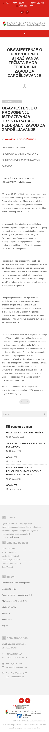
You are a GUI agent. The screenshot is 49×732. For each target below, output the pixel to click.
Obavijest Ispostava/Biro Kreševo (25, 433)
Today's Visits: (8, 552)
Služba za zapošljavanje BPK (14, 601)
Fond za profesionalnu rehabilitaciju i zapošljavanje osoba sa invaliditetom (23, 471)
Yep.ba (5, 625)
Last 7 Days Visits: (10, 560)
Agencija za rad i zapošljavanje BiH (17, 595)
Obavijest (11, 485)
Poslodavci (31, 139)
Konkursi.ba (7, 619)
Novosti (22, 139)
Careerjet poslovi (9, 589)
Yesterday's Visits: (10, 556)
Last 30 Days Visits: (11, 563)
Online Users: (8, 549)
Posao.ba (6, 613)
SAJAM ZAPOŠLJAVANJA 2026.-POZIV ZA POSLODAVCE (25, 445)
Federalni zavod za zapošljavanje (16, 583)
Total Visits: (7, 567)
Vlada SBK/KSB (9, 607)
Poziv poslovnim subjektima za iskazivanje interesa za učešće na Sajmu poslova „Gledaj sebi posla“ (27, 401)
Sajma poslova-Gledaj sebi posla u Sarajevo (22, 401)
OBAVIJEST (11, 457)
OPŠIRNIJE (14, 537)
